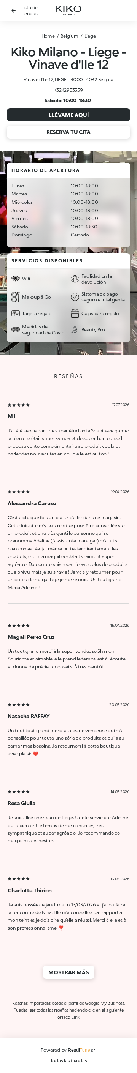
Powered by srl (68, 1050)
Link (76, 1017)
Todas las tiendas (68, 1061)
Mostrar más (68, 972)
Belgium (69, 36)
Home (48, 36)
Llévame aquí (69, 115)
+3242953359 (68, 90)
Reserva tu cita (68, 132)
